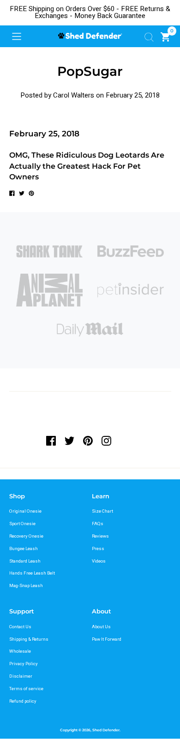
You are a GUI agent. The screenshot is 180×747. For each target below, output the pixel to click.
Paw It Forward (106, 639)
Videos (99, 561)
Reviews (100, 536)
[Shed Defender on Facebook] (53, 441)
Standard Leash (25, 561)
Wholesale (20, 651)
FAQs (97, 523)
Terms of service (26, 689)
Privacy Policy (23, 664)
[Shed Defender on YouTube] (124, 441)
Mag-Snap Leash (26, 585)
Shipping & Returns (28, 639)
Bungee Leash (23, 548)
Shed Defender (106, 730)
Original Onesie (25, 511)
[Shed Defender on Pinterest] (87, 441)
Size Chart (102, 511)
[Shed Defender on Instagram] (106, 441)
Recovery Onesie (26, 536)
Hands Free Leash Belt (32, 573)
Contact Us (20, 627)
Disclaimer (20, 676)
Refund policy (22, 701)
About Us (101, 627)
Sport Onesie (22, 523)
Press (98, 548)
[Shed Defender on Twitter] (69, 441)
